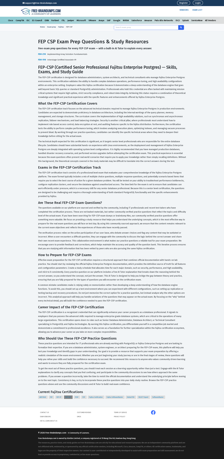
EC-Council (37, 20)
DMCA (79, 417)
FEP (51, 397)
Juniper (71, 20)
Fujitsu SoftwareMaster (115, 397)
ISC (28, 20)
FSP (83, 397)
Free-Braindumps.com (56, 433)
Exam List (197, 10)
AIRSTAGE (42, 397)
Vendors (184, 10)
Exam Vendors (45, 417)
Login (198, 3)
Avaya (102, 20)
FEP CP (59, 397)
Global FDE (131, 397)
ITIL (63, 20)
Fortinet (55, 20)
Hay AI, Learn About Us (48, 421)
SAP (109, 20)
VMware (93, 20)
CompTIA (20, 20)
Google (117, 20)
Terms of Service (120, 412)
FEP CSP (68, 397)
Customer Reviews (84, 412)
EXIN (47, 20)
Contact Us (44, 412)
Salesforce (136, 20)
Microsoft (81, 20)
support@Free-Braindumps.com (41, 3)
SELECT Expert (143, 397)
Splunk (185, 20)
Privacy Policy (119, 417)
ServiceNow (197, 20)
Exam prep (51, 27)
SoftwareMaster (158, 397)
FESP (77, 397)
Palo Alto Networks (164, 20)
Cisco (11, 20)
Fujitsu (61, 27)
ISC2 (178, 20)
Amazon (148, 20)
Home (42, 27)
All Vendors (210, 20)
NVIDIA (126, 20)
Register (183, 3)
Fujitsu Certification (96, 397)
